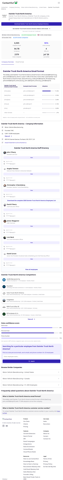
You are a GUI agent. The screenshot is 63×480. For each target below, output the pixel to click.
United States (43, 7)
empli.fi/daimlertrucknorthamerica (15, 143)
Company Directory (14, 7)
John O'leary (11, 152)
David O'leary (12, 204)
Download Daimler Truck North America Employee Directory (31, 24)
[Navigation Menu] (59, 2)
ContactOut (4, 7)
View (31, 157)
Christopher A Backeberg (16, 185)
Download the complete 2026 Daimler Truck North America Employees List (31, 200)
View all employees (31, 269)
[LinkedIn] (9, 19)
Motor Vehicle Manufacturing (29, 7)
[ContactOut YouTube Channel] (7, 451)
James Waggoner (13, 221)
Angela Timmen (12, 168)
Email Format (20, 62)
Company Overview (8, 62)
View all (30, 319)
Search (33, 361)
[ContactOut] (10, 3)
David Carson (11, 253)
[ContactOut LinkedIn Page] (3, 451)
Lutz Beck (10, 237)
